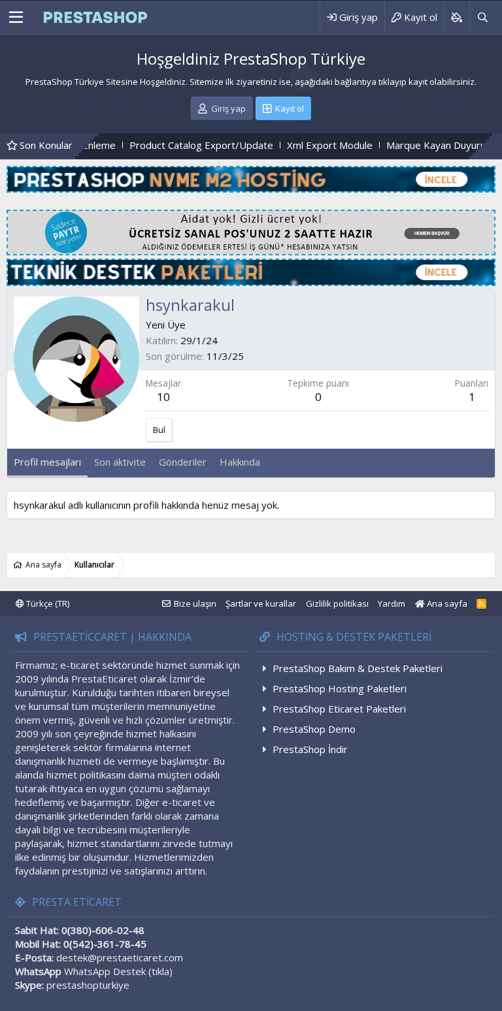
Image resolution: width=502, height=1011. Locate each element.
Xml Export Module (300, 145)
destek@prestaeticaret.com (119, 957)
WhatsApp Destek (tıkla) (118, 971)
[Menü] (16, 18)
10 (163, 396)
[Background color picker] (456, 17)
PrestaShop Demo (314, 728)
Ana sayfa (446, 603)
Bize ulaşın (195, 603)
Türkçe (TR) (46, 603)
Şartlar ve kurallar (261, 603)
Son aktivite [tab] (120, 461)
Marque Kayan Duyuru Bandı (419, 145)
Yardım (391, 603)
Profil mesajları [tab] (47, 461)
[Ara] (482, 17)
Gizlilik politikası (337, 603)
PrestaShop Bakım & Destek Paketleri (358, 668)
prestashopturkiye (87, 984)
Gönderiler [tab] (183, 461)
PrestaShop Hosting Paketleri (340, 688)
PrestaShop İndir (310, 749)
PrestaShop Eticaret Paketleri (339, 708)
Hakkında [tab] (240, 461)
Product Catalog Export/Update (171, 145)
